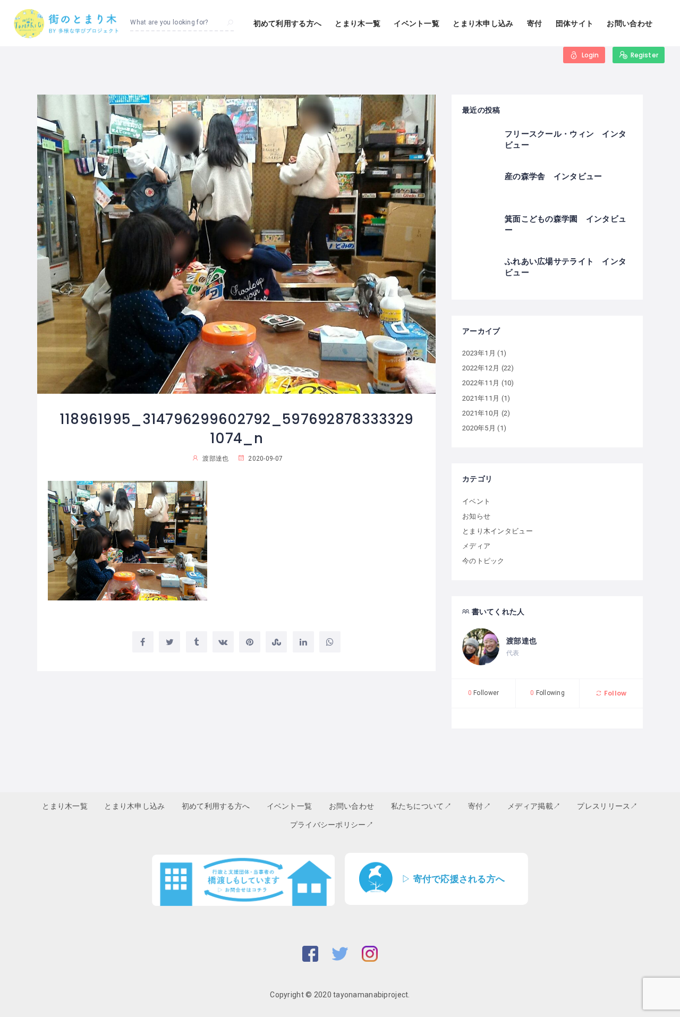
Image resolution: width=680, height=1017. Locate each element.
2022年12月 (480, 368)
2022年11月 (480, 383)
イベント (476, 501)
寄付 (534, 23)
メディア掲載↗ (533, 806)
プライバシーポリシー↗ (331, 824)
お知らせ (476, 516)
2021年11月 (480, 398)
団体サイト (574, 23)
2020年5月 (479, 428)
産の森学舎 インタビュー (553, 176)
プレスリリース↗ (607, 806)
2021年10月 (480, 413)
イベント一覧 (416, 23)
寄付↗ (479, 806)
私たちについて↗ (421, 806)
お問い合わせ (629, 23)
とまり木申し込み (483, 23)
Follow (614, 693)
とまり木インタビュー (497, 531)
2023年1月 (479, 353)
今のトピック (483, 561)
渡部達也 (521, 640)
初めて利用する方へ (287, 23)
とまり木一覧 (357, 23)
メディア (476, 546)
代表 (513, 653)
